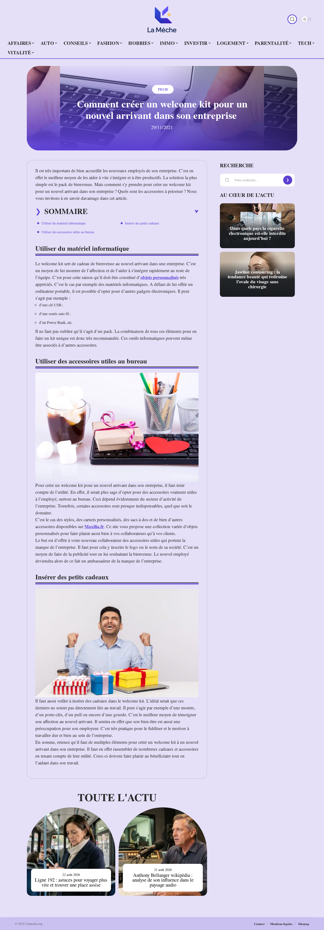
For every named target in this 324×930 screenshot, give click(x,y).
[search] (292, 19)
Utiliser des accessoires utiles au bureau (68, 232)
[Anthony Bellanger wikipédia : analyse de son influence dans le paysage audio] (163, 851)
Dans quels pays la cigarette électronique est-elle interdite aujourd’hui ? (257, 233)
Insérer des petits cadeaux (142, 223)
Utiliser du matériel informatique (64, 223)
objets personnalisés (159, 277)
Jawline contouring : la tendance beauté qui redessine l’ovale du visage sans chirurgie (257, 279)
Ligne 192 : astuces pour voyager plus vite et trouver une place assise (71, 882)
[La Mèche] (162, 19)
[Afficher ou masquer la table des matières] (143, 211)
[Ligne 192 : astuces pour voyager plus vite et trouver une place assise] (71, 851)
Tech (163, 89)
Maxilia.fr (94, 526)
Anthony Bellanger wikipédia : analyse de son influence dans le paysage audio (163, 880)
